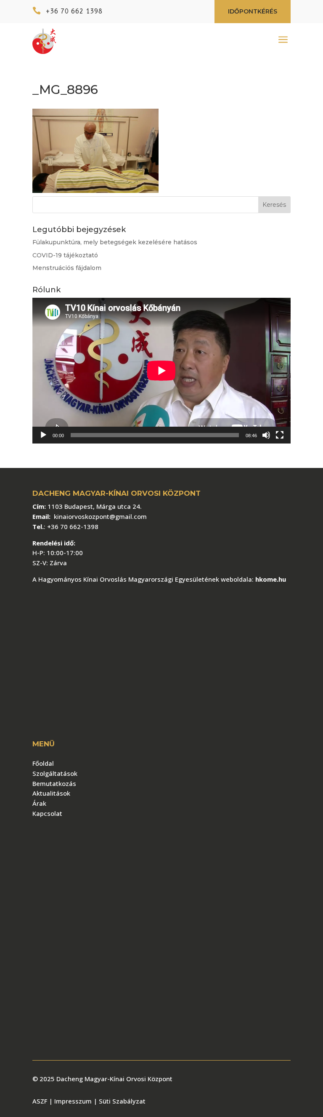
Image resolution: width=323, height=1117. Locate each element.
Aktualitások (51, 793)
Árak (39, 803)
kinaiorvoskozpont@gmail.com (100, 516)
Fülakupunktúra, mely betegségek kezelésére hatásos (114, 242)
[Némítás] (266, 435)
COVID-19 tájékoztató (65, 255)
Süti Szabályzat (122, 1101)
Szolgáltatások (54, 773)
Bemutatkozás (54, 783)
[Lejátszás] (43, 435)
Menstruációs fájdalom (66, 268)
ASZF (40, 1101)
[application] (161, 371)
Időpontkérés (252, 11)
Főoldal (43, 763)
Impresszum (70, 1101)
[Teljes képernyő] (279, 435)
